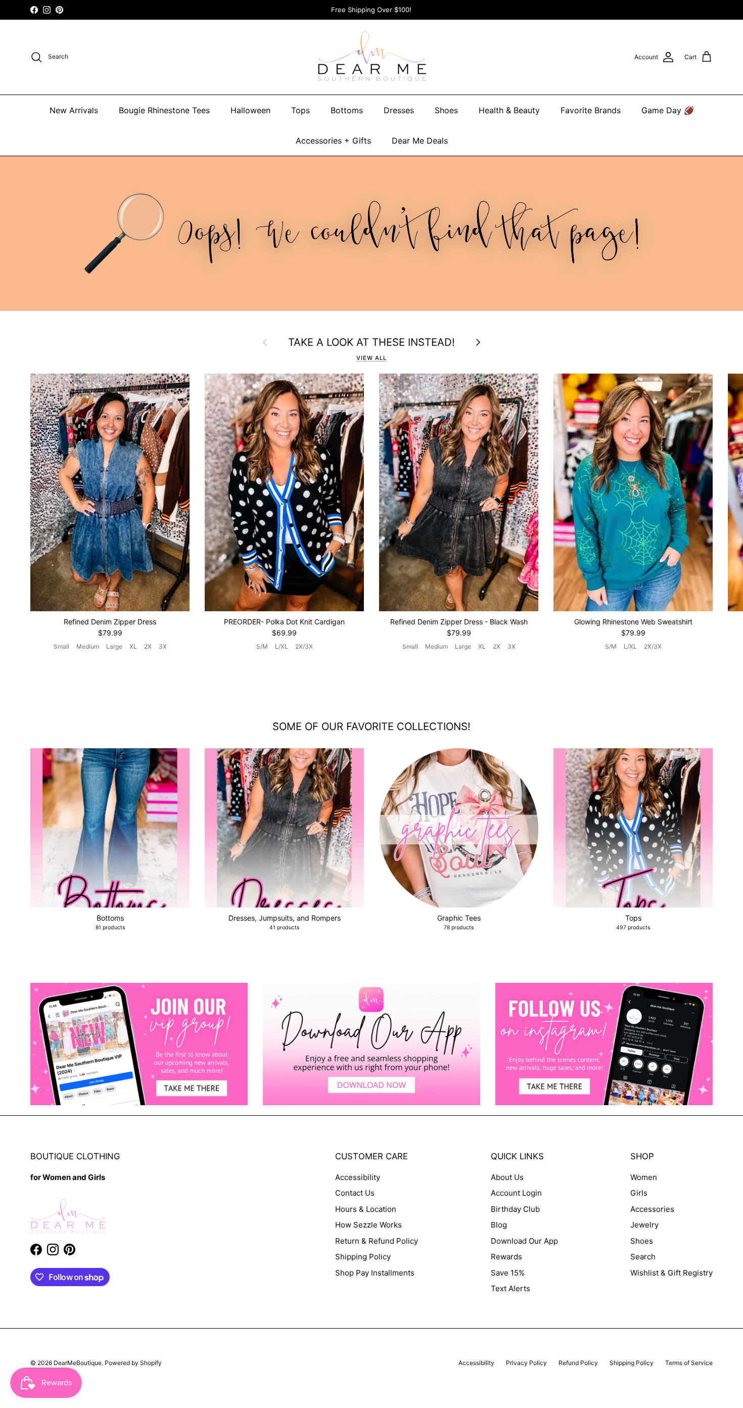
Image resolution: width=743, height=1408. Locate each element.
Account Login (516, 1193)
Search (643, 1256)
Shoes (446, 110)
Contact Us (355, 1193)
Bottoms (347, 110)
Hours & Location (365, 1209)
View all (371, 357)
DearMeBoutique (78, 1363)
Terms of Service (689, 1363)
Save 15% (508, 1273)
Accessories (652, 1209)
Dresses (399, 110)
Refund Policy (578, 1363)
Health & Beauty (509, 110)
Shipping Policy (363, 1256)
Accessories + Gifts (333, 140)
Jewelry (644, 1225)
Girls (638, 1193)
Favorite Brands (591, 110)
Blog (499, 1225)
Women (643, 1177)
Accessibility (357, 1177)
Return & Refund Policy (376, 1241)
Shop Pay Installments (374, 1273)
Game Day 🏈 (667, 110)
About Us (507, 1177)
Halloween (250, 110)
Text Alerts (510, 1288)
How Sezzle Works (368, 1225)
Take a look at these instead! (371, 342)
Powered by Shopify (133, 1363)
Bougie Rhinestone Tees (164, 110)
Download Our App (524, 1241)
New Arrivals (74, 110)
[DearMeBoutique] (371, 57)
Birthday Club (515, 1209)
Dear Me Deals (420, 140)
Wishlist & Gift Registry (671, 1273)
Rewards (506, 1256)
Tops (300, 110)
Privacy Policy (526, 1363)
